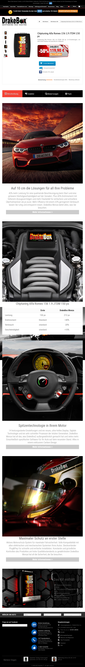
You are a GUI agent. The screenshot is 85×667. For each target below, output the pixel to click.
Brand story (51, 6)
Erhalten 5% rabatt (48, 72)
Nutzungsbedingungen (66, 635)
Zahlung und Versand (40, 6)
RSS (62, 645)
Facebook (63, 643)
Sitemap (31, 6)
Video (61, 6)
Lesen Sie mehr (44, 3)
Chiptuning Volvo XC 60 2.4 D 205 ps (67, 658)
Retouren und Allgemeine (67, 637)
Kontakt (62, 632)
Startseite (6, 6)
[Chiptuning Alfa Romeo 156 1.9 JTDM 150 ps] (6, 33)
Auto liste (13, 6)
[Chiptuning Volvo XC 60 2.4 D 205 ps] (54, 659)
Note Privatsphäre (65, 640)
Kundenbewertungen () (60, 79)
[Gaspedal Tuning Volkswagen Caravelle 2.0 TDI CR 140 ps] (26, 659)
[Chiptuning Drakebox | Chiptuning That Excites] (14, 21)
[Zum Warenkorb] (80, 6)
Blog (57, 6)
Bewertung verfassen (74, 79)
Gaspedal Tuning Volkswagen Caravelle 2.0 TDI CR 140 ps (38, 658)
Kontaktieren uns (22, 6)
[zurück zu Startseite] (39, 22)
